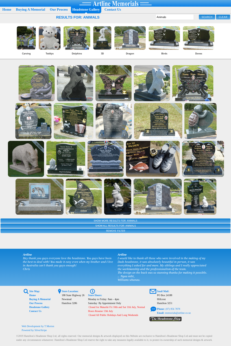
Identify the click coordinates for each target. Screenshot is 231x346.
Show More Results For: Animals (115, 220)
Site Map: (34, 291)
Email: (160, 313)
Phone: (161, 309)
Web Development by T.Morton (38, 326)
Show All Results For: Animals (115, 225)
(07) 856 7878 (172, 309)
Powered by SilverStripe (34, 330)
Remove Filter (115, 230)
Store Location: (70, 291)
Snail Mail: (163, 291)
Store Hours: (95, 295)
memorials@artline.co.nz (178, 313)
